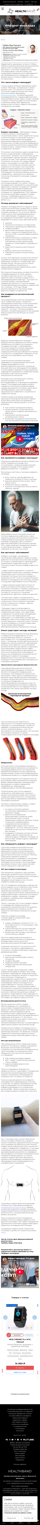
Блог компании (20, 1451)
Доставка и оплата (20, 1422)
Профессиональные (9, 1)
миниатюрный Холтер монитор (13, 1207)
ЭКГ (8, 200)
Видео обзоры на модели (20, 1442)
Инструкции (20, 1455)
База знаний (20, 1453)
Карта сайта (20, 1457)
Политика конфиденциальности (20, 1409)
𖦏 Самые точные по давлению (13, 4)
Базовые (20, 1)
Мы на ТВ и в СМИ (20, 1447)
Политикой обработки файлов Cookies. (18, 1513)
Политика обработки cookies (20, 1413)
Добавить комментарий (20, 1394)
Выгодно (34, 1)
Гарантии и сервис (20, 1420)
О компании (20, 1428)
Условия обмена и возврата (20, 1416)
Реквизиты (20, 1460)
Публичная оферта (20, 1418)
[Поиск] (37, 10)
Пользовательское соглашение (20, 1411)
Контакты (20, 1430)
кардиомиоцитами (8, 95)
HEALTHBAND (20, 1471)
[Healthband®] (21, 11)
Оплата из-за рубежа (20, 1424)
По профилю (29, 4)
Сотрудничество (20, 1426)
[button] (5, 1317)
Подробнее (29, 1335)
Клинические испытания (20, 1445)
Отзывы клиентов (20, 1449)
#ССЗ (3, 40)
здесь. (3, 1232)
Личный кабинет (20, 1464)
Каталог (27, 1)
